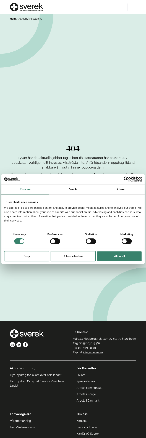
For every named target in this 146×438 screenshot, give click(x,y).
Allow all (119, 256)
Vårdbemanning (20, 421)
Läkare (81, 375)
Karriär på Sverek (88, 433)
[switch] (55, 241)
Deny (27, 256)
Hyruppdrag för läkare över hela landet (35, 375)
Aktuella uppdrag (22, 368)
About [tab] (121, 189)
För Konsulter (86, 368)
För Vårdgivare (20, 414)
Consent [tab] (25, 189)
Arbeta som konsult (89, 387)
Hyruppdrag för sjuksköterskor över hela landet (37, 383)
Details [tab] (73, 189)
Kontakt (82, 421)
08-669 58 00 (87, 347)
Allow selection (73, 256)
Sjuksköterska (86, 381)
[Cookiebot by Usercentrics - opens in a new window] (126, 179)
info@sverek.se (93, 352)
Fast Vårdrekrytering (23, 427)
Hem (13, 18)
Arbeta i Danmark (88, 400)
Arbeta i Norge (86, 394)
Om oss (82, 414)
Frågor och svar (87, 427)
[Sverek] (26, 7)
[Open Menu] (131, 7)
